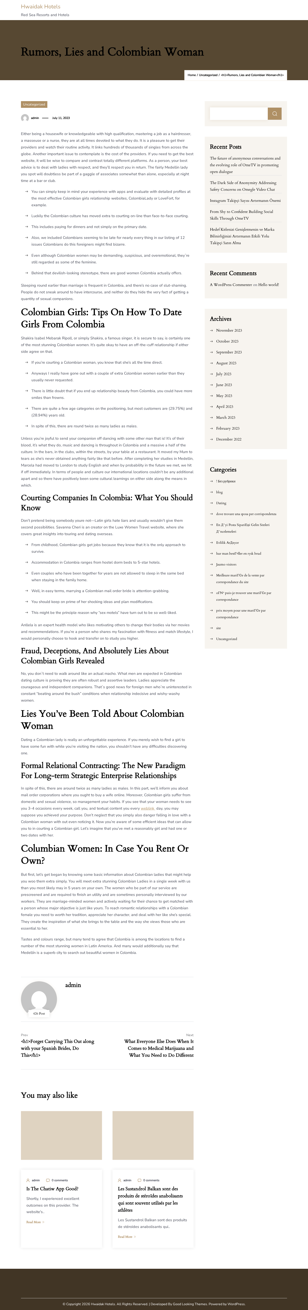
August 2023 (226, 363)
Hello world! (268, 284)
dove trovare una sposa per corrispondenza (246, 514)
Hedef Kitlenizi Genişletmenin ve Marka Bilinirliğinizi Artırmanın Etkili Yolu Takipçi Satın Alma (242, 236)
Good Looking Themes (190, 1304)
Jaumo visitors (226, 564)
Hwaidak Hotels (40, 6)
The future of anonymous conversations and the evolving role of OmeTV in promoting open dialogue (245, 165)
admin (35, 118)
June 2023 (224, 385)
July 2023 (223, 374)
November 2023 (229, 330)
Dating (221, 503)
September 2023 (229, 352)
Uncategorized (34, 104)
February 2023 (227, 428)
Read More (33, 1222)
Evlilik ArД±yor (227, 542)
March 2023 (225, 417)
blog (219, 492)
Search (275, 113)
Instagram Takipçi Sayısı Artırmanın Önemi (245, 200)
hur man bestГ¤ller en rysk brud (238, 553)
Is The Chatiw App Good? (52, 1189)
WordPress (236, 1304)
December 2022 (228, 439)
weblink (148, 808)
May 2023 (224, 395)
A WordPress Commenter (231, 284)
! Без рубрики (226, 481)
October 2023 (227, 341)
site (218, 628)
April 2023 (224, 406)
